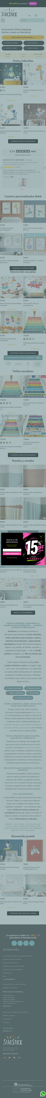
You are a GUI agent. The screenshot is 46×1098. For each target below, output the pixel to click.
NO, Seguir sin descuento (12, 557)
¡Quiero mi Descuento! (12, 553)
